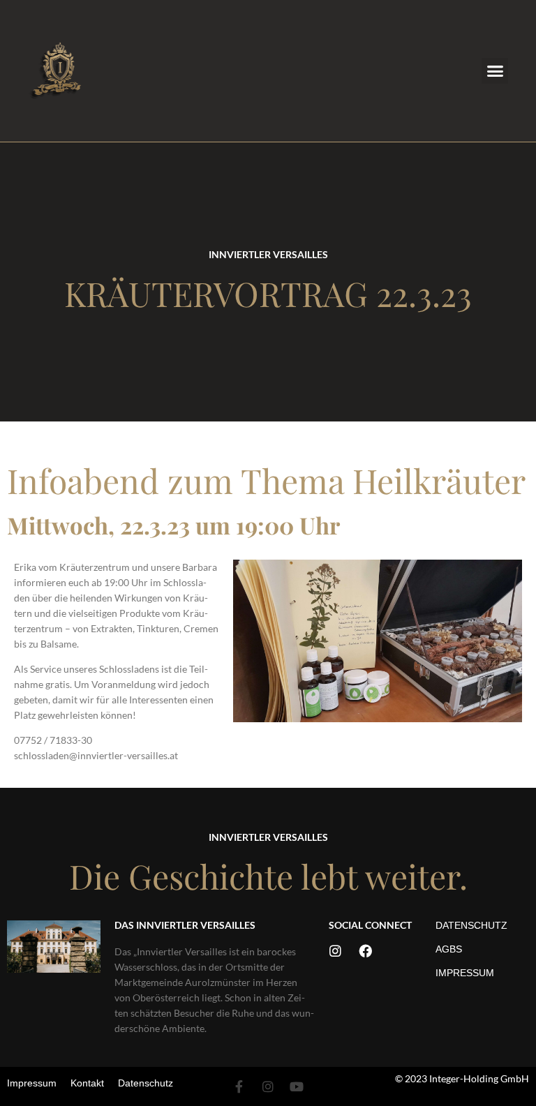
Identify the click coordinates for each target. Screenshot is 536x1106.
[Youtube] (296, 1086)
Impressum (465, 972)
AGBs (449, 949)
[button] (495, 71)
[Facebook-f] (239, 1086)
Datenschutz (471, 925)
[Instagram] (335, 950)
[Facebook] (365, 950)
